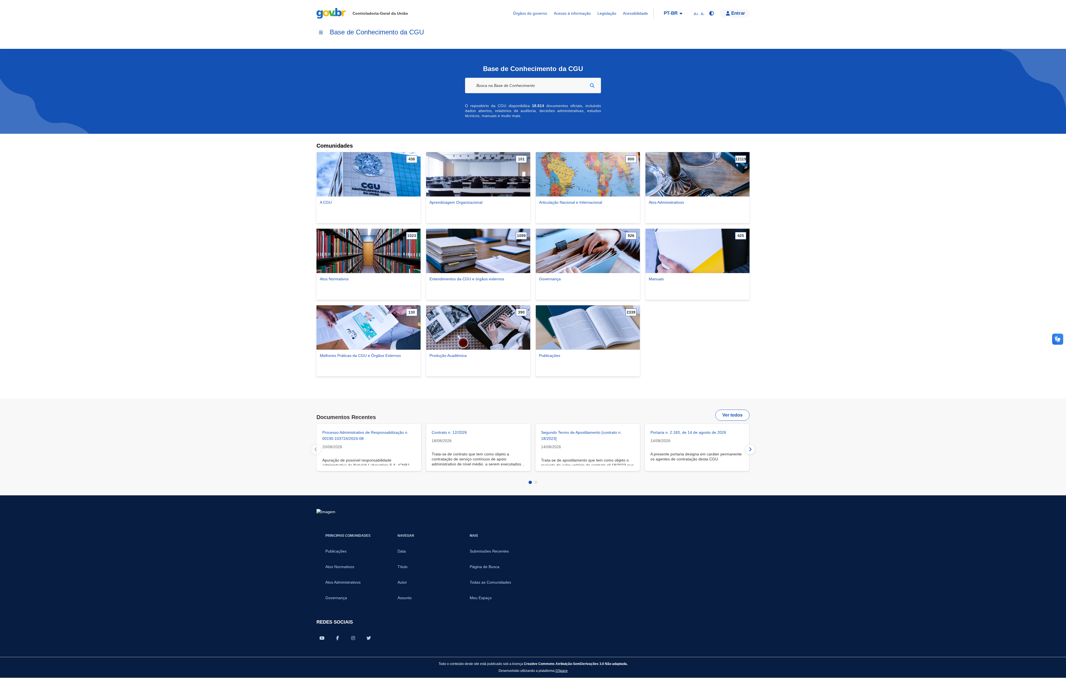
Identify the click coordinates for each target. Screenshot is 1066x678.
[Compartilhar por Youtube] (322, 638)
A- (703, 14)
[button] (735, 13)
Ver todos (732, 415)
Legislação (606, 13)
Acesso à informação (572, 13)
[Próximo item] (750, 449)
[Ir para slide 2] (535, 482)
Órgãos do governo (530, 13)
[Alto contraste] (711, 13)
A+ (696, 14)
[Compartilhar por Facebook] (337, 638)
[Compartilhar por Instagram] (353, 638)
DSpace (561, 670)
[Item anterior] (316, 449)
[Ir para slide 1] (530, 482)
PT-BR (671, 13)
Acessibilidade (635, 13)
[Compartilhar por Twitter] (368, 638)
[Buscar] (592, 85)
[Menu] (320, 32)
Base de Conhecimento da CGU (377, 32)
